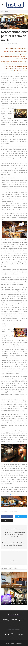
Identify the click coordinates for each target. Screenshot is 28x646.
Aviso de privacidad (18, 643)
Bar (2, 511)
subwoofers (10, 511)
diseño (5, 511)
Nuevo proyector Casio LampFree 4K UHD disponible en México (13, 543)
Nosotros (7, 643)
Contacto (12, 643)
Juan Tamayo (4, 43)
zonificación (16, 511)
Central (9, 43)
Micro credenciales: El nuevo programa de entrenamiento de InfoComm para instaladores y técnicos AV (15, 532)
